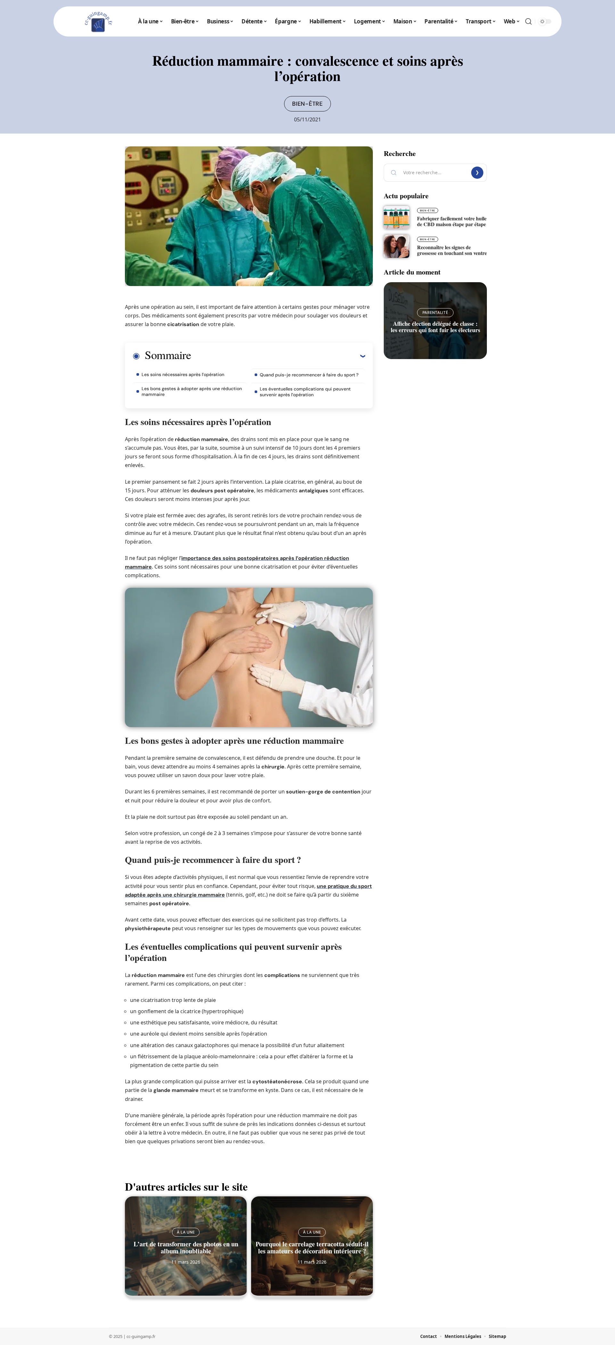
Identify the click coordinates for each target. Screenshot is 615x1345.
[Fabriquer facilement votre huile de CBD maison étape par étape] (396, 217)
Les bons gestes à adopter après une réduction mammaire (192, 391)
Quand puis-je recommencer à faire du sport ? (309, 375)
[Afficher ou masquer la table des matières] (278, 356)
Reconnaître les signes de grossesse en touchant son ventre (452, 250)
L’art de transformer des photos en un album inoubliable (186, 1247)
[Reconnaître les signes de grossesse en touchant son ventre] (396, 246)
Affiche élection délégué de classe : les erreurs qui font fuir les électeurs (435, 326)
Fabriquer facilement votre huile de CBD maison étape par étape (452, 221)
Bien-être (307, 104)
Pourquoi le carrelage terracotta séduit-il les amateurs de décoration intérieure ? (312, 1247)
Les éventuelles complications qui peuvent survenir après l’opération (305, 392)
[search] (528, 21)
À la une (186, 1232)
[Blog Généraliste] (98, 21)
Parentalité (435, 312)
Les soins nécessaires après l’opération (183, 374)
